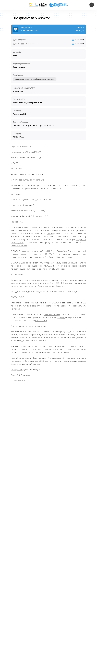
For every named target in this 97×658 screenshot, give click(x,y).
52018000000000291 (29, 31)
